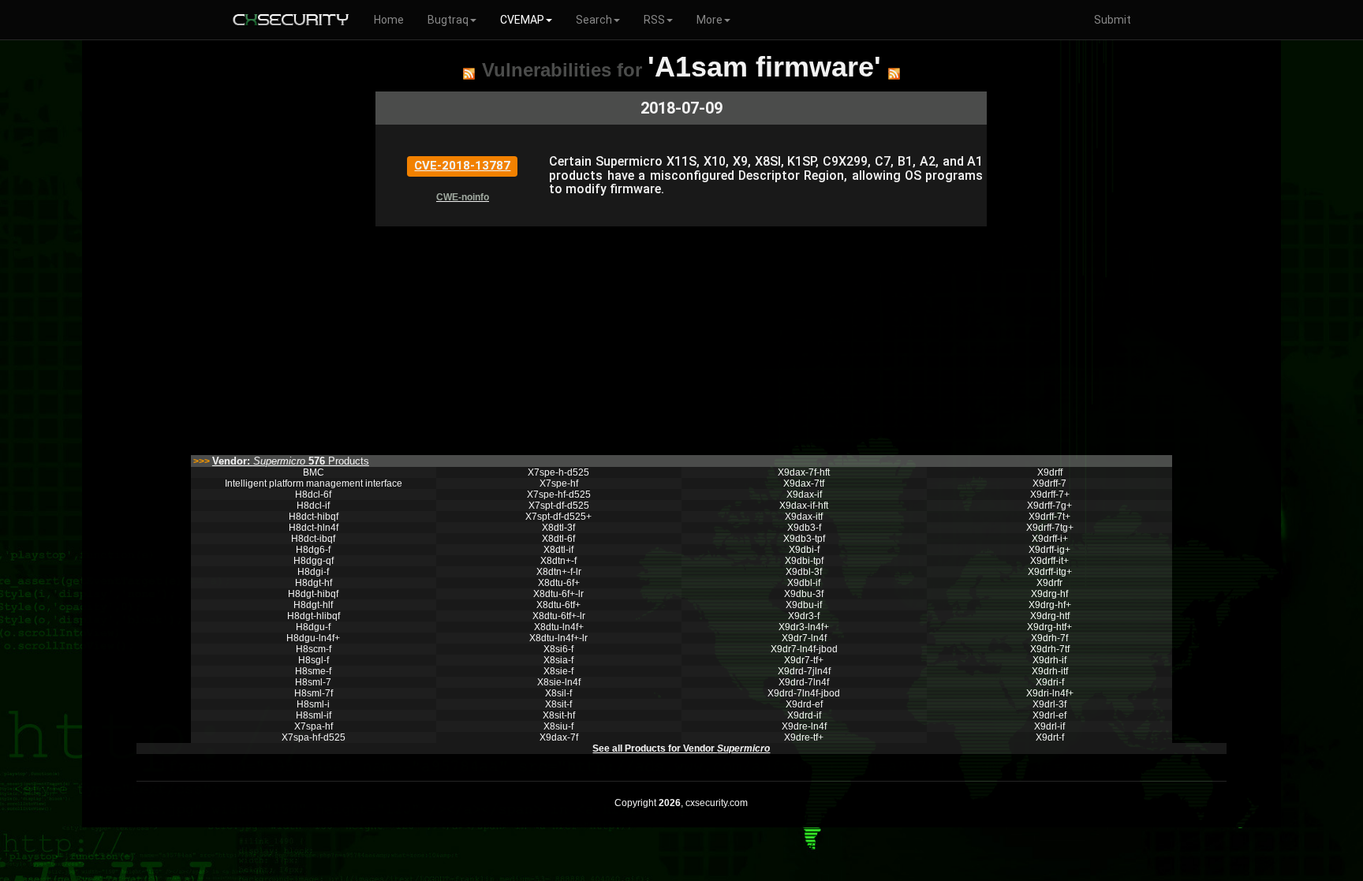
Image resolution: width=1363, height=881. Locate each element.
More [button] (709, 19)
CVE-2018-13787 (462, 166)
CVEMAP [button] (522, 19)
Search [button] (594, 19)
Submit (1112, 19)
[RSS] (469, 73)
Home (389, 19)
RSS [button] (654, 19)
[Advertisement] (681, 336)
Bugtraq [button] (448, 19)
